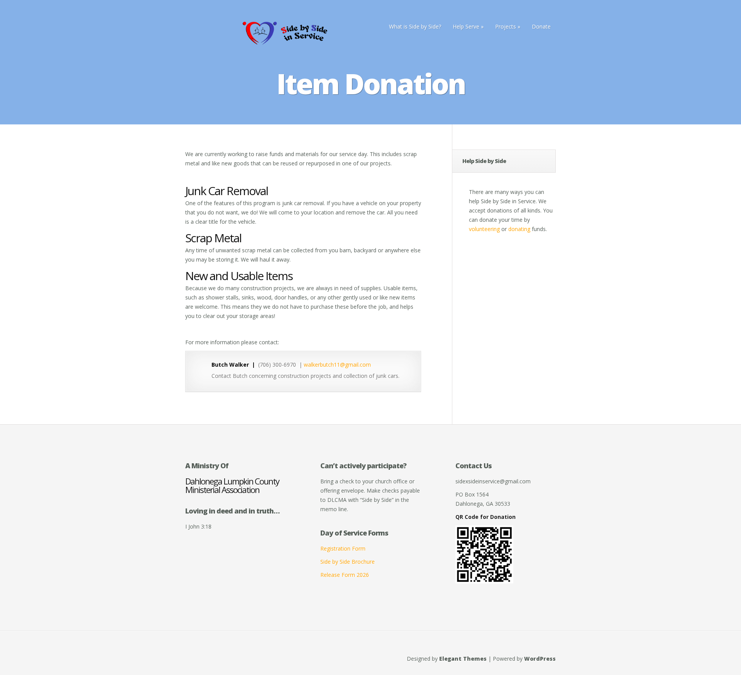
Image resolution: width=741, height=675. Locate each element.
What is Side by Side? (415, 26)
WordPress (540, 658)
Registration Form (342, 548)
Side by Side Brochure (347, 561)
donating (519, 229)
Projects (505, 26)
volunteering (484, 229)
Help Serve (466, 26)
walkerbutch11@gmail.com (337, 364)
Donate (541, 26)
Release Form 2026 (344, 574)
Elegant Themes (463, 658)
